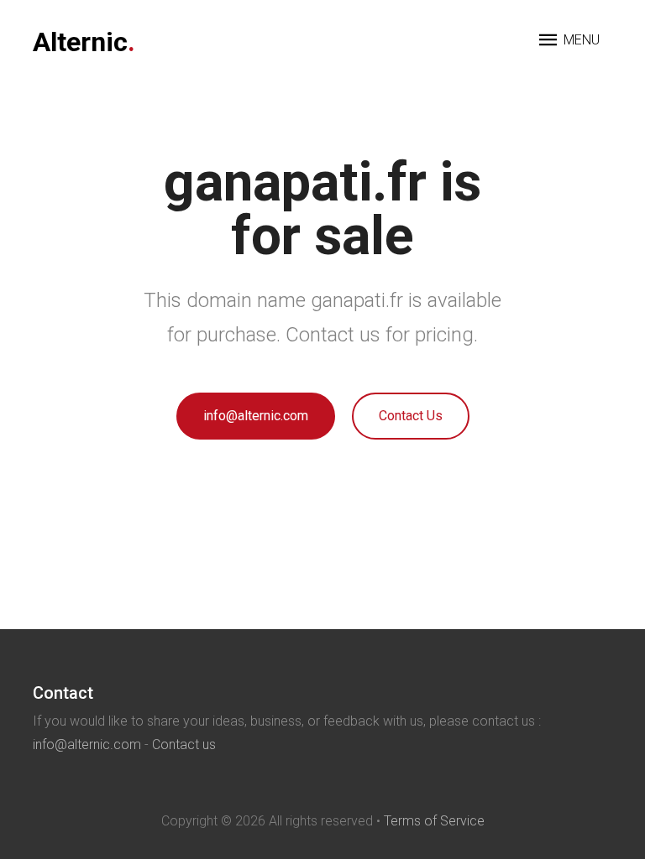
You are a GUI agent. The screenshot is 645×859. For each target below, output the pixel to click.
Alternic (84, 42)
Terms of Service (434, 821)
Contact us (184, 744)
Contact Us (411, 416)
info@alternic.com (255, 416)
